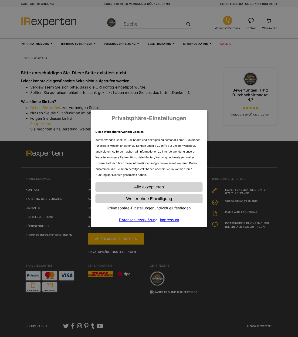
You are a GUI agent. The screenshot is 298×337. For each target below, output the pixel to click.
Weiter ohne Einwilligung (149, 198)
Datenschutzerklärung (138, 220)
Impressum (169, 220)
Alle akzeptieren (149, 187)
